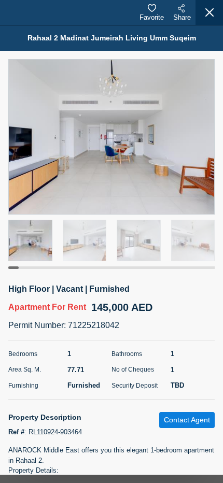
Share (182, 17)
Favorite (152, 17)
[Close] (209, 12)
